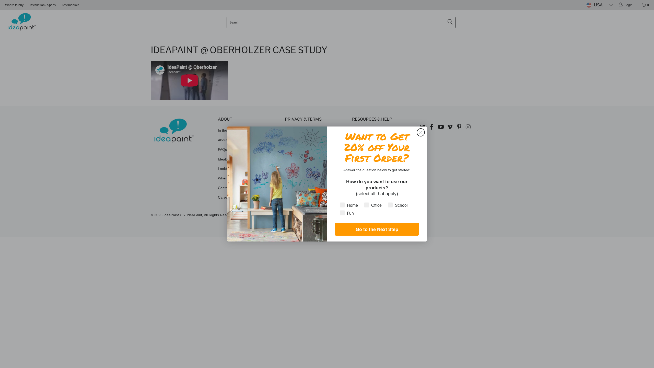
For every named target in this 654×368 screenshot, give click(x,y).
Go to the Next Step (377, 229)
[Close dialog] (421, 132)
